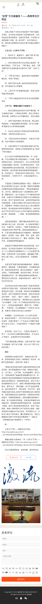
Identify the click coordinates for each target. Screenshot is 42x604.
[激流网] (21, 4)
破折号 (6, 28)
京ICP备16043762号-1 (30, 592)
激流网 (20, 592)
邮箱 (5, 545)
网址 (4, 551)
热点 (5, 25)
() (14, 457)
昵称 (5, 539)
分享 (29, 457)
